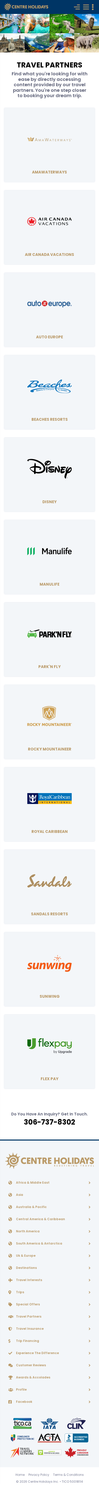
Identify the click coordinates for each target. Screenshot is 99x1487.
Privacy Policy (38, 1475)
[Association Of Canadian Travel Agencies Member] (49, 1438)
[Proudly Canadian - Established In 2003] (76, 1452)
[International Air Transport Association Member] (49, 1423)
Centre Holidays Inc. (43, 1481)
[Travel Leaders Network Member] (22, 1452)
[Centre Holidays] (26, 7)
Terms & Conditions (68, 1475)
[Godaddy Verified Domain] (49, 1452)
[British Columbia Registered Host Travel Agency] (22, 1438)
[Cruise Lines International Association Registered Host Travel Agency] (76, 1423)
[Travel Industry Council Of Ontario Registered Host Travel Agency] (22, 1423)
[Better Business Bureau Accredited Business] (76, 1438)
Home (20, 1475)
